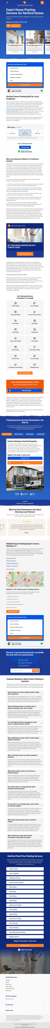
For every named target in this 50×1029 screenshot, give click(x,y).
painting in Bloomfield (29, 205)
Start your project (25, 373)
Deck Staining (40, 434)
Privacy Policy (8, 990)
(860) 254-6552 (15, 25)
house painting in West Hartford (15, 109)
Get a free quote (25, 85)
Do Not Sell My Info (25, 1025)
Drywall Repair (29, 434)
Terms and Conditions (10, 988)
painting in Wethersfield (12, 111)
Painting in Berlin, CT (11, 560)
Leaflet (42, 586)
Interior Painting (18, 434)
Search (35, 670)
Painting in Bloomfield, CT (12, 563)
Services (7, 982)
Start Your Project (25, 254)
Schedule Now (25, 147)
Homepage (8, 980)
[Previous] (8, 133)
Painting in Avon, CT (11, 558)
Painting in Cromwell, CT (12, 566)
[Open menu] (7, 3)
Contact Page (8, 984)
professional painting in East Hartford (19, 191)
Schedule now (25, 458)
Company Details (9, 986)
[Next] (42, 133)
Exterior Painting (7, 434)
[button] (18, 572)
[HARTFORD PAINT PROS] (24, 2)
